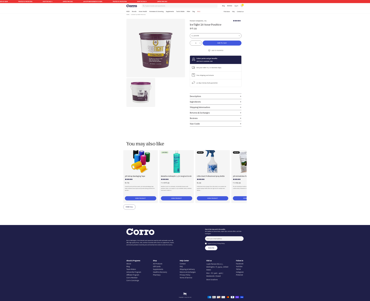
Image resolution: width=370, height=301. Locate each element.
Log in (236, 6)
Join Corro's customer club (204, 61)
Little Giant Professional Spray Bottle (211, 176)
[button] (241, 6)
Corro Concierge (132, 280)
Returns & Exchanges (188, 272)
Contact (183, 264)
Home (127, 14)
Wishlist (229, 6)
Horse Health (143, 11)
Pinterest (239, 275)
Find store (227, 12)
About (128, 264)
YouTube (239, 266)
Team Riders (131, 269)
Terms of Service (186, 278)
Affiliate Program (132, 275)
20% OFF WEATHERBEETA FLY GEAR (79, 1)
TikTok (238, 269)
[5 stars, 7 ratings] (237, 20)
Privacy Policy (221, 243)
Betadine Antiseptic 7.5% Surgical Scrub (176, 176)
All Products (157, 264)
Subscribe (211, 248)
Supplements (170, 11)
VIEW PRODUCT (140, 198)
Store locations (212, 279)
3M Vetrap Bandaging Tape (135, 176)
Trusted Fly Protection (12, 1)
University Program (133, 272)
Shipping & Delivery (187, 269)
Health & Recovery (160, 272)
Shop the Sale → (34, 1)
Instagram (240, 272)
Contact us (240, 12)
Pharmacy (157, 275)
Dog (193, 11)
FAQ (233, 12)
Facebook (239, 264)
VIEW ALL (129, 207)
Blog (223, 6)
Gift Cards (157, 266)
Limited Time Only (54, 1)
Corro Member (132, 278)
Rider (188, 11)
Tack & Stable (180, 11)
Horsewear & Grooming (156, 11)
